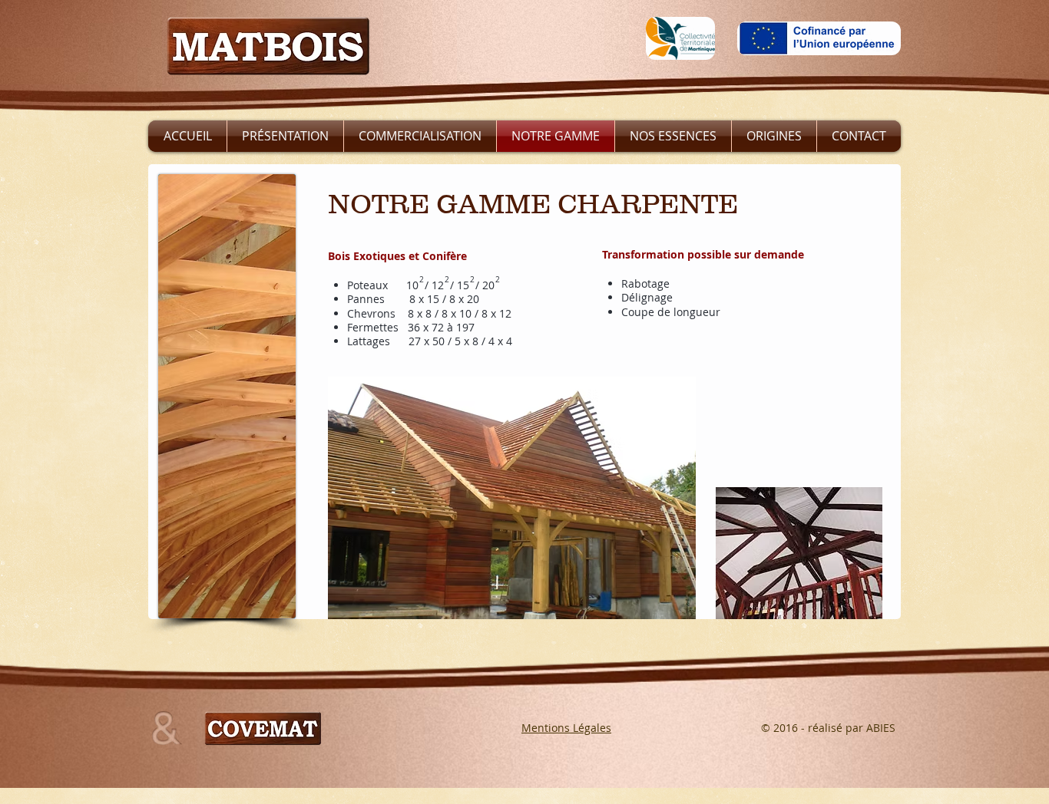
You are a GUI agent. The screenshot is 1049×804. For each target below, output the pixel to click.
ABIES (880, 727)
